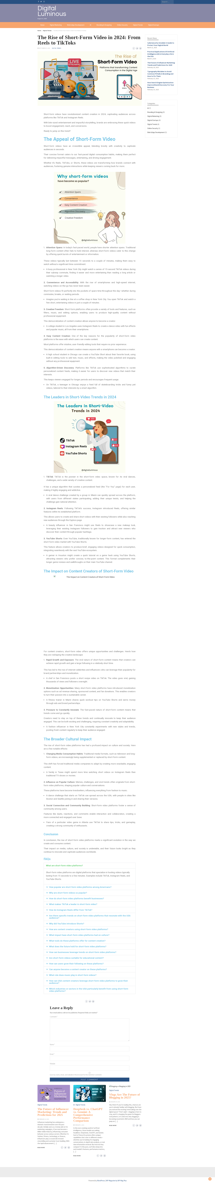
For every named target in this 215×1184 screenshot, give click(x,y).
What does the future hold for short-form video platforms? (77, 946)
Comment (54, 1017)
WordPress (101, 1181)
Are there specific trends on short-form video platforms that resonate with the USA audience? (89, 916)
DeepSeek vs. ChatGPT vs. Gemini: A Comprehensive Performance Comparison (88, 1114)
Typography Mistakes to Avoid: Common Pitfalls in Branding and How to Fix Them (160, 73)
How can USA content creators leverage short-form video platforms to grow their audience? (88, 982)
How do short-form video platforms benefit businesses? (76, 898)
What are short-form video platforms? (64, 865)
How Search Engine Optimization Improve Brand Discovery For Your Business (160, 84)
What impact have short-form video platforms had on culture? (79, 935)
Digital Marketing (56, 25)
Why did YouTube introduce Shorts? (66, 923)
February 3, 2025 (79, 1125)
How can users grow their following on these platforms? (76, 963)
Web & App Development (75, 25)
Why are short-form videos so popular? (68, 893)
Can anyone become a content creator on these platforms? (78, 969)
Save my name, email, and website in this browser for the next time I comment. (76, 1075)
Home (42, 25)
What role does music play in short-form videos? (72, 975)
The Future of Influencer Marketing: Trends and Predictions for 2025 (53, 1112)
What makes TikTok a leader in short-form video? (73, 904)
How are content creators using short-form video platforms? (78, 929)
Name (52, 1044)
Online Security (122, 25)
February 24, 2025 (44, 1119)
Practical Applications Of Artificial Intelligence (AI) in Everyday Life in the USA (160, 53)
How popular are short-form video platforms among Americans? (80, 887)
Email (52, 1054)
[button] (89, 865)
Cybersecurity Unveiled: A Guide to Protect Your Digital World (160, 44)
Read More (41, 1147)
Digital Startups (153, 25)
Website (52, 1064)
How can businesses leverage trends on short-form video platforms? (82, 952)
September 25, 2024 (44, 48)
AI (90, 25)
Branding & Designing (104, 25)
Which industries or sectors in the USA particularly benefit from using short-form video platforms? (88, 989)
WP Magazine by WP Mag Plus (116, 1181)
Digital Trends (138, 25)
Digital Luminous (52, 11)
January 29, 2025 (115, 1102)
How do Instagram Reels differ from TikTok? (70, 910)
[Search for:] (167, 2)
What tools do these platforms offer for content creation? (77, 940)
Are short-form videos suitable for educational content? (76, 958)
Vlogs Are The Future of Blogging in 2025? (124, 1096)
